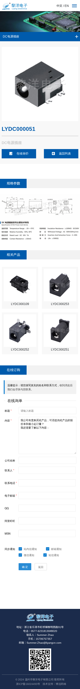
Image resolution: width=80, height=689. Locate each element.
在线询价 (22, 153)
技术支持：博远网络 (54, 683)
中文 (59, 5)
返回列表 (65, 153)
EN (67, 5)
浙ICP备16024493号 (28, 683)
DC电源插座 (11, 36)
